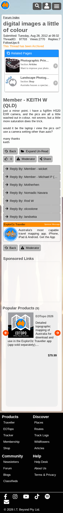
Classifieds (10, 481)
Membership (11, 441)
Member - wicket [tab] (28, 169)
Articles (39, 448)
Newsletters (11, 462)
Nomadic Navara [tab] (29, 193)
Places (38, 422)
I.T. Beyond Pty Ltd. (27, 509)
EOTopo (8, 429)
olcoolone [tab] (24, 209)
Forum (7, 468)
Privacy (51, 474)
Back (12, 151)
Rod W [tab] (22, 201)
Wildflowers (42, 441)
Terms (38, 474)
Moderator (28, 159)
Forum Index (11, 17)
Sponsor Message (52, 224)
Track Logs (41, 435)
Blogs (7, 474)
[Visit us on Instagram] (15, 497)
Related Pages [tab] (21, 53)
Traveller (9, 422)
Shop (6, 448)
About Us (40, 468)
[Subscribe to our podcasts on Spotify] (47, 497)
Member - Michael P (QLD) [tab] (35, 177)
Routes (39, 429)
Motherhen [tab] (24, 184)
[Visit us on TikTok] (36, 497)
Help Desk (41, 462)
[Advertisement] (32, 282)
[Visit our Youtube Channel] (26, 497)
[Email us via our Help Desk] (6, 503)
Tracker (8, 435)
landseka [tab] (23, 216)
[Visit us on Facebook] (6, 497)
